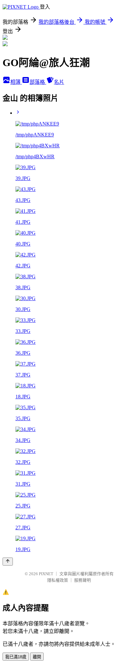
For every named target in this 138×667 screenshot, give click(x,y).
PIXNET (46, 573)
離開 (37, 656)
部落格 (38, 82)
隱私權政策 (57, 580)
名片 (59, 82)
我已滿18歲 (15, 656)
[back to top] (8, 562)
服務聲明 (82, 580)
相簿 (16, 82)
